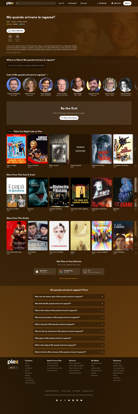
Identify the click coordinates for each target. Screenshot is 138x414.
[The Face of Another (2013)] (59, 238)
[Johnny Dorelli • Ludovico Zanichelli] (62, 87)
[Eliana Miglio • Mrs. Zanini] (78, 87)
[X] (65, 400)
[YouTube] (81, 400)
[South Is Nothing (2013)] (123, 238)
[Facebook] (73, 400)
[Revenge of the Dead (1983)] (102, 194)
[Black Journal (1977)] (59, 151)
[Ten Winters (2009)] (38, 238)
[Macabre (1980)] (123, 194)
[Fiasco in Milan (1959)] (16, 151)
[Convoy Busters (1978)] (38, 151)
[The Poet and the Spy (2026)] (16, 238)
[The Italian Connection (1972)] (123, 151)
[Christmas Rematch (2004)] (59, 194)
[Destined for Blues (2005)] (102, 151)
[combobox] (37, 3)
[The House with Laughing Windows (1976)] (80, 194)
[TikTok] (61, 400)
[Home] (10, 3)
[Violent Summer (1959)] (80, 151)
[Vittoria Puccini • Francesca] (30, 87)
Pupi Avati (17, 52)
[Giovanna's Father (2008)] (16, 194)
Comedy (19, 21)
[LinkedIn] (77, 400)
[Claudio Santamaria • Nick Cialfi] (14, 87)
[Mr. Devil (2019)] (38, 194)
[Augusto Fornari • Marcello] (94, 87)
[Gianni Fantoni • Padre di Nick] (110, 87)
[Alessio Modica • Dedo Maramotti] (126, 87)
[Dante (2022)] (80, 238)
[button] (17, 38)
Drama (25, 21)
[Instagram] (57, 400)
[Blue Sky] (69, 400)
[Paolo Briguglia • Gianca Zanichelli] (46, 87)
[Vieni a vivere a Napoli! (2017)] (102, 238)
